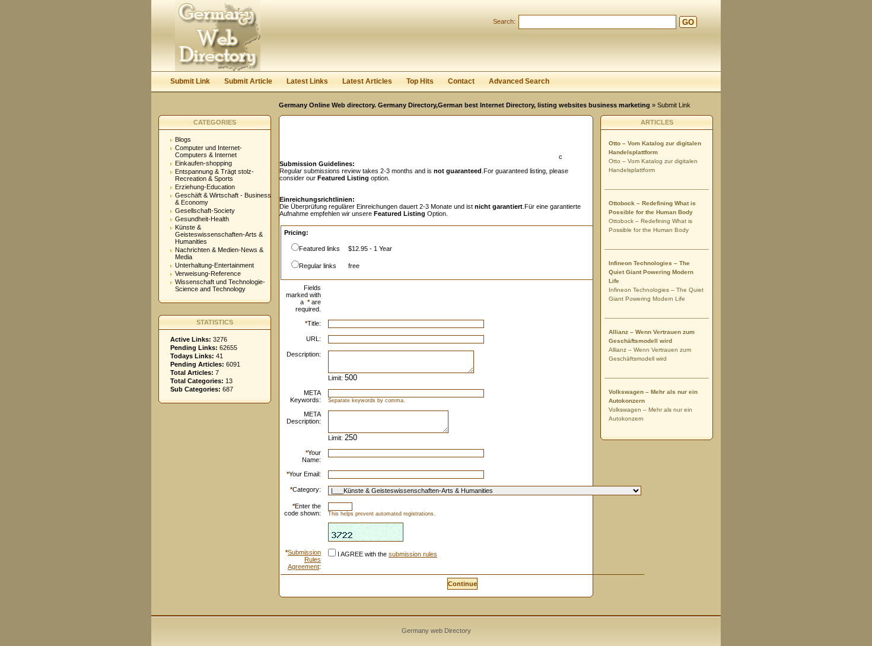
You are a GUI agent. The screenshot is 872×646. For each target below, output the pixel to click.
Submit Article (248, 81)
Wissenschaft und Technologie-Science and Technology (220, 285)
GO (688, 22)
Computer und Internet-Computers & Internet (208, 151)
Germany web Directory (436, 630)
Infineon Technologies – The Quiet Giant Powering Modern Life (651, 272)
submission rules (413, 554)
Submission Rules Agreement (304, 559)
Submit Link (190, 81)
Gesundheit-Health (202, 218)
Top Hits (420, 81)
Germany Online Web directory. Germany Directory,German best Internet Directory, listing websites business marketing (464, 105)
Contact (461, 81)
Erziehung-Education (205, 186)
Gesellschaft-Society (205, 210)
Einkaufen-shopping (203, 163)
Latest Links (307, 81)
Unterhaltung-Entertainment (214, 265)
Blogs (183, 139)
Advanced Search (519, 81)
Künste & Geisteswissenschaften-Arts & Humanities (219, 234)
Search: (504, 21)
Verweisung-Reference (208, 273)
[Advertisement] (418, 141)
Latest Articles (367, 81)
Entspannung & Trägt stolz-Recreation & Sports (214, 175)
